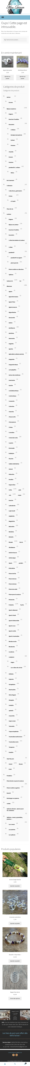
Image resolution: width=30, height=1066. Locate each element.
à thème (13, 129)
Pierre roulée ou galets (13, 788)
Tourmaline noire (13, 742)
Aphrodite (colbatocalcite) (16, 354)
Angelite (11, 343)
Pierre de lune (12, 584)
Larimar (9, 214)
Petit (10, 769)
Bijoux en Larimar (13, 224)
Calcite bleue (12, 396)
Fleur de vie (10, 209)
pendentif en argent (16, 257)
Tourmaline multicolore (15, 736)
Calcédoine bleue (13, 390)
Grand (10, 764)
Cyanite (11, 443)
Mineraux (9, 286)
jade (20, 490)
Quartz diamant (13, 610)
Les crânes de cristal (16, 667)
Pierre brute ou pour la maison (15, 781)
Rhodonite (12, 646)
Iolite (10, 490)
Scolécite (11, 652)
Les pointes (12, 829)
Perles (10, 196)
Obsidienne (12, 547)
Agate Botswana (13, 296)
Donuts (11, 157)
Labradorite (12, 505)
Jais (10, 495)
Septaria (11, 679)
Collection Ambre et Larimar (17, 240)
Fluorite (11, 458)
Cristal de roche (13, 437)
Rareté (9, 793)
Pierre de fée (12, 573)
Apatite (11, 349)
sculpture (11, 657)
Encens (11, 102)
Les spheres (12, 835)
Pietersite (11, 599)
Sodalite (11, 705)
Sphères (11, 274)
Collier (11, 247)
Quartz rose (12, 626)
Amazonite (12, 317)
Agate (10, 291)
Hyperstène (12, 484)
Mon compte (5, 1064)
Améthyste (12, 328)
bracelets (11, 235)
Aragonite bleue (13, 364)
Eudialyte (11, 453)
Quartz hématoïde (14, 620)
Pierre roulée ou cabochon (16, 269)
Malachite (11, 526)
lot (20, 281)
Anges (12, 662)
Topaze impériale (13, 731)
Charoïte (11, 411)
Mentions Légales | (16, 1052)
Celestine (11, 406)
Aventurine (12, 380)
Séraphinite (12, 684)
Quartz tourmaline (14, 636)
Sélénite (11, 674)
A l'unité (13, 201)
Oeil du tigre (12, 558)
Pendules (9, 775)
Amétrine (11, 333)
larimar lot (10, 281)
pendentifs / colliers (14, 167)
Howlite (11, 479)
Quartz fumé (12, 615)
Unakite (11, 752)
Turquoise (11, 747)
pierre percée (14, 263)
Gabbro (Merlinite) (14, 464)
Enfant (13, 140)
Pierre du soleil (13, 589)
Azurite (11, 385)
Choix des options (15, 998)
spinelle (11, 710)
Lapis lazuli (12, 511)
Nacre (21, 542)
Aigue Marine (12, 312)
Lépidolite (11, 516)
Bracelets (11, 124)
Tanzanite (11, 726)
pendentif (11, 252)
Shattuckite (12, 689)
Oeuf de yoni (10, 759)
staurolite (11, 716)
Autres (8, 97)
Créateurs (9, 185)
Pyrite (22, 605)
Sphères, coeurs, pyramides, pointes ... (15, 818)
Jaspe (19, 495)
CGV (21, 1052)
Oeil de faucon (13, 552)
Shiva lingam (12, 695)
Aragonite (11, 359)
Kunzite (11, 500)
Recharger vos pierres (13, 798)
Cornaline (11, 432)
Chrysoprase (12, 422)
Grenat (11, 469)
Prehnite (11, 605)
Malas (12, 172)
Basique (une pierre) (16, 135)
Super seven (12, 721)
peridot (21, 563)
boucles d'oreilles (14, 230)
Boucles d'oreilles (14, 119)
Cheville (11, 152)
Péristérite (12, 568)
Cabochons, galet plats (15, 191)
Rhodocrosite (12, 641)
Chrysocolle (12, 417)
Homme (13, 145)
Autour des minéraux (14, 375)
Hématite (11, 474)
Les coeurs (12, 824)
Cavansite (11, 401)
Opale (10, 563)
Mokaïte (11, 537)
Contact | (10, 1052)
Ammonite (12, 338)
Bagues (11, 114)
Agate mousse (13, 307)
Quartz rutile (12, 631)
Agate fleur (12, 302)
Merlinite (11, 532)
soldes (9, 803)
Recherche (15, 1064)
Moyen (21, 764)
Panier (23, 1063)
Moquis (11, 542)
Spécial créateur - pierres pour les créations (15, 809)
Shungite (11, 700)
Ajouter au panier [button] (7, 77)
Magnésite (12, 521)
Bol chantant (10, 180)
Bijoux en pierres (11, 109)
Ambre (10, 323)
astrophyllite (12, 370)
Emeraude (11, 448)
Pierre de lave (12, 579)
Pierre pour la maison (15, 594)
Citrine (11, 427)
